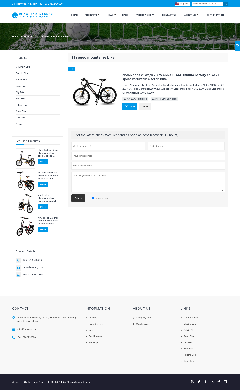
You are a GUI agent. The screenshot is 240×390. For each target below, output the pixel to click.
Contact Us (169, 15)
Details (145, 106)
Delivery (93, 317)
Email (130, 106)
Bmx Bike (20, 98)
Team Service (96, 324)
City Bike (20, 92)
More (43, 161)
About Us (190, 15)
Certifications (95, 336)
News (110, 15)
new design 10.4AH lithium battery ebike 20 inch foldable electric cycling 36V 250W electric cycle (48, 220)
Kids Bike (20, 117)
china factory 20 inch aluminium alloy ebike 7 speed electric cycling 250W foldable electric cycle (49, 153)
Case (125, 15)
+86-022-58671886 (33, 274)
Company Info (143, 317)
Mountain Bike (23, 67)
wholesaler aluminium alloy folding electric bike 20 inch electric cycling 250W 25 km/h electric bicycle (48, 198)
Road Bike (21, 86)
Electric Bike (22, 73)
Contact (20, 308)
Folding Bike (22, 105)
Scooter (20, 124)
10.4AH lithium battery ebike (164, 99)
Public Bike (21, 79)
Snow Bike (21, 111)
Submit (78, 198)
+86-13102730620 (53, 3)
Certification (215, 15)
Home (74, 15)
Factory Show (145, 15)
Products (91, 15)
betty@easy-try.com (26, 3)
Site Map (93, 342)
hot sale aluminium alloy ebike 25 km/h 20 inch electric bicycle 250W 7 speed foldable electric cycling (48, 175)
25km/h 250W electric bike (135, 99)
